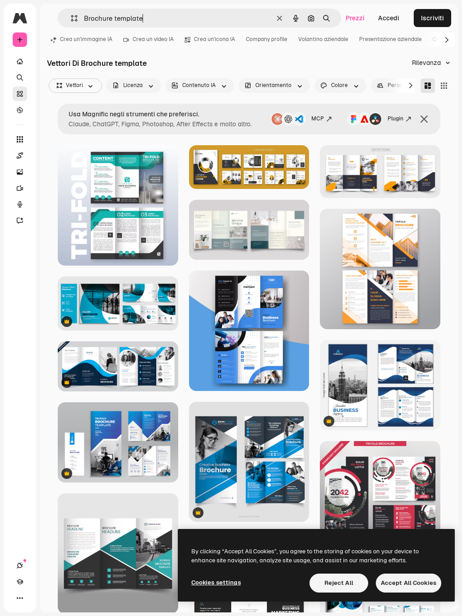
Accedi (388, 18)
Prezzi (355, 18)
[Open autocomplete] (70, 18)
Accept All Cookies (408, 583)
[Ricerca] (20, 77)
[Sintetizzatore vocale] (20, 204)
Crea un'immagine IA (86, 39)
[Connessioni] (20, 565)
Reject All (338, 583)
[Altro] (20, 598)
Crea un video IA (153, 39)
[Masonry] (427, 85)
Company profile (266, 39)
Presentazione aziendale (390, 39)
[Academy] (20, 582)
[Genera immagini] (20, 172)
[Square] (444, 85)
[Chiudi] (424, 119)
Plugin (395, 118)
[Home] (20, 61)
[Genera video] (20, 188)
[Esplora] (20, 110)
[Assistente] (20, 220)
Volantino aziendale (323, 39)
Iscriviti (432, 18)
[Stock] (20, 94)
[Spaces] (20, 155)
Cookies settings (216, 582)
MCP (317, 118)
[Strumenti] (20, 139)
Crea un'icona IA (214, 39)
